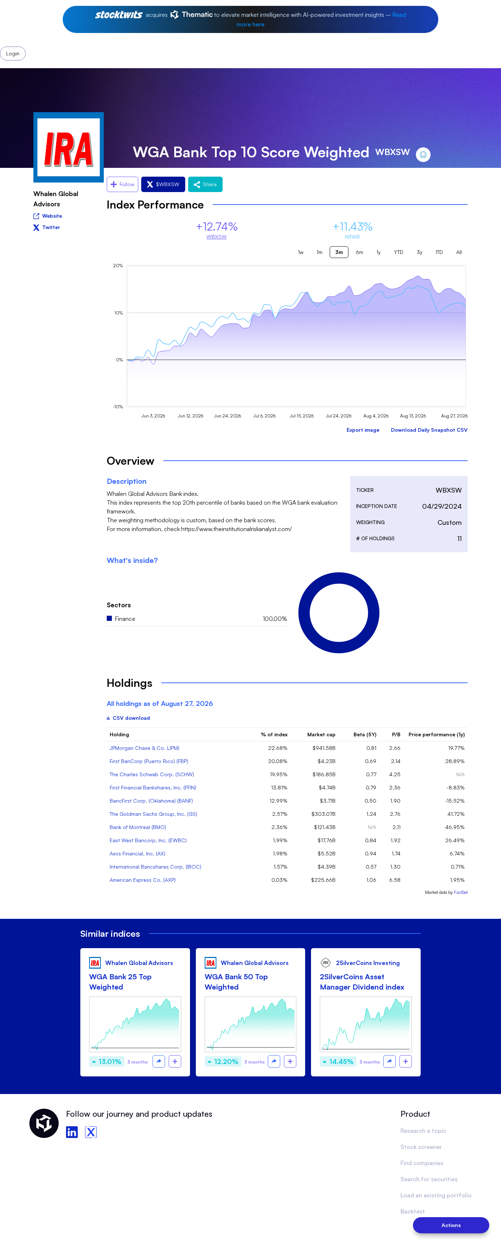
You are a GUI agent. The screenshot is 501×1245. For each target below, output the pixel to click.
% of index (274, 734)
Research (229, 36)
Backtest (413, 1211)
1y (378, 252)
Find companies (422, 1163)
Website (52, 216)
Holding (119, 734)
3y (420, 252)
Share (210, 184)
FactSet (461, 892)
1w (300, 252)
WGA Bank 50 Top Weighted (236, 981)
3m (339, 252)
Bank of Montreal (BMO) (138, 827)
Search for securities (429, 1179)
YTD (398, 252)
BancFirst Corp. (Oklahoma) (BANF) (151, 801)
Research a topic (423, 1130)
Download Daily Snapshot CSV (429, 430)
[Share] (159, 1061)
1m (319, 252)
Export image (363, 430)
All (459, 252)
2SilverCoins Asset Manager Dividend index (362, 981)
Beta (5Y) (365, 734)
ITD (439, 252)
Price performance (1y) (437, 734)
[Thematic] (172, 36)
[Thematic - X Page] (91, 1132)
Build (280, 36)
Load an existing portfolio (436, 1195)
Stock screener (421, 1146)
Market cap (321, 734)
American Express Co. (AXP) (143, 880)
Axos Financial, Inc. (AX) (137, 853)
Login (339, 36)
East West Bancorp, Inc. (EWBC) (148, 840)
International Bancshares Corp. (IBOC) (155, 866)
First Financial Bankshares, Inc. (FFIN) (153, 787)
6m (359, 252)
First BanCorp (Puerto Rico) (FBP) (149, 761)
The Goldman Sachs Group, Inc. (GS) (153, 814)
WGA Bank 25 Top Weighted (120, 981)
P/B (396, 734)
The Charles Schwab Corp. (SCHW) (152, 774)
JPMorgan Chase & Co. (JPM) (144, 748)
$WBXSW (167, 184)
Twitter (51, 227)
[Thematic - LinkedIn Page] (72, 1132)
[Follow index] (175, 1061)
